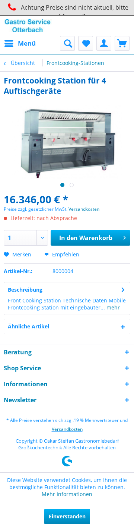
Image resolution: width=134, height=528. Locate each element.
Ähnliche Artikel (28, 326)
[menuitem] (19, 43)
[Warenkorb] (122, 43)
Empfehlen (65, 254)
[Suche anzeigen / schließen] (67, 43)
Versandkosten (83, 209)
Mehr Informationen (67, 494)
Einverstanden (67, 516)
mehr (112, 307)
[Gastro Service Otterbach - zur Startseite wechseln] (28, 25)
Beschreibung (25, 289)
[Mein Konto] (103, 43)
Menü (27, 43)
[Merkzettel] (85, 43)
